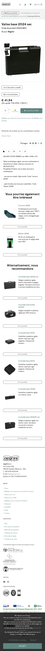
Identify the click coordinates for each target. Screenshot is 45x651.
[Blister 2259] (10, 242)
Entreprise (7, 504)
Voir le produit (22, 227)
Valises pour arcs (9, 494)
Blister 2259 (23, 234)
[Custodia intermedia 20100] (10, 313)
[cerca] (21, 5)
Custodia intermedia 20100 (26, 306)
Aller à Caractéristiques (10, 94)
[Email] (41, 143)
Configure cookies (17, 640)
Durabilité (7, 507)
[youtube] (4, 582)
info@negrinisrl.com (14, 474)
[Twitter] (38, 143)
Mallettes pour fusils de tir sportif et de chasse (16, 118)
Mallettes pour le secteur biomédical (15, 501)
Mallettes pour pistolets (10, 13)
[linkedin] (8, 582)
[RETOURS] (19, 151)
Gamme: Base (6, 136)
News (6, 510)
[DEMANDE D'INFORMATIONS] (25, 151)
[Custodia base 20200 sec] (10, 425)
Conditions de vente (10, 539)
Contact (6, 513)
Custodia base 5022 (26, 389)
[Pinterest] (36, 143)
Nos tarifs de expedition (11, 526)
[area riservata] (26, 5)
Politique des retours (11, 533)
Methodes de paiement (11, 530)
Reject (33, 640)
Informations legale (10, 536)
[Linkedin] (33, 143)
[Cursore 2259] (10, 214)
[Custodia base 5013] (10, 369)
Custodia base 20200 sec (29, 417)
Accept (22, 646)
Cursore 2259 (24, 205)
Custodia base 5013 (26, 361)
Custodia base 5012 (26, 333)
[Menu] (41, 4)
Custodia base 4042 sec (28, 277)
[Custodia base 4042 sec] (10, 285)
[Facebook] (30, 143)
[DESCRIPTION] (4, 151)
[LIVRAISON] (14, 151)
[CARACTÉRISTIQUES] (9, 151)
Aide (5, 523)
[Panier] (31, 5)
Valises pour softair (10, 497)
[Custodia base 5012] (10, 341)
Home (22, 13)
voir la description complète (12, 87)
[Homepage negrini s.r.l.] (6, 4)
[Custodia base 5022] (10, 397)
